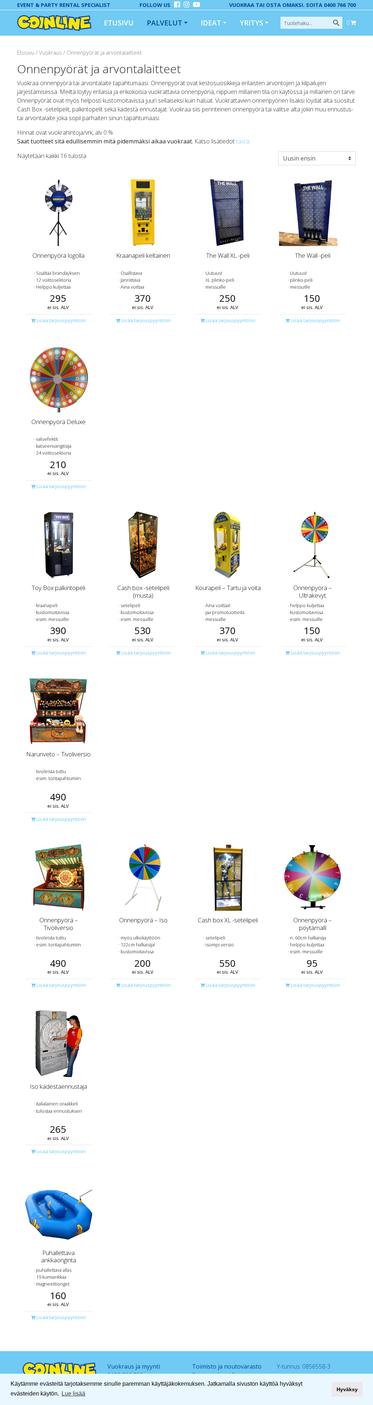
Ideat (211, 23)
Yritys (251, 23)
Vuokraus (50, 52)
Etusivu (119, 23)
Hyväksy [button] (347, 1389)
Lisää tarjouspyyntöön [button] (60, 320)
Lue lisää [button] (73, 1393)
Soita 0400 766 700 (331, 4)
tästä (242, 141)
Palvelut (164, 23)
